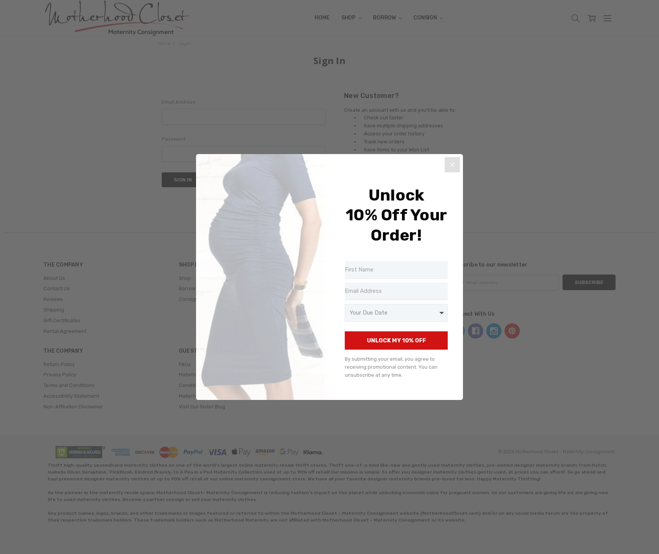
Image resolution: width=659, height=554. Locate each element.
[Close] (452, 164)
